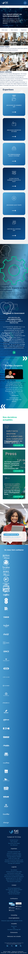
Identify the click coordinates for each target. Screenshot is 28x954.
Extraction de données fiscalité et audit (14, 860)
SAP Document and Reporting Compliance (14, 876)
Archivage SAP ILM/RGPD (14, 863)
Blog (14, 927)
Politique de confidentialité (17, 951)
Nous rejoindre (14, 841)
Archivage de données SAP (14, 851)
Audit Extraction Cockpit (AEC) (14, 873)
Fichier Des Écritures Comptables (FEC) (14, 874)
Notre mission (14, 30)
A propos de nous (14, 840)
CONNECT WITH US (10, 534)
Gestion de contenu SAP (14, 858)
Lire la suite (18, 445)
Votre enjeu (5, 30)
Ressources (14, 926)
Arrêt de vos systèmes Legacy (14, 853)
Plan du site (3, 952)
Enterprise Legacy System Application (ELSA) (11, 920)
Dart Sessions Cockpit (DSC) (14, 881)
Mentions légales (7, 951)
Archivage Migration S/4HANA (14, 856)
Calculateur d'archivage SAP (14, 929)
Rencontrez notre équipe (14, 843)
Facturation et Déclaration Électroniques (14, 861)
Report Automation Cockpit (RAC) (14, 879)
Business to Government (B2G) (14, 855)
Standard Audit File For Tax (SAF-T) (14, 878)
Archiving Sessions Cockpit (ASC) (14, 871)
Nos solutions (14, 870)
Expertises (24, 30)
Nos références (14, 845)
